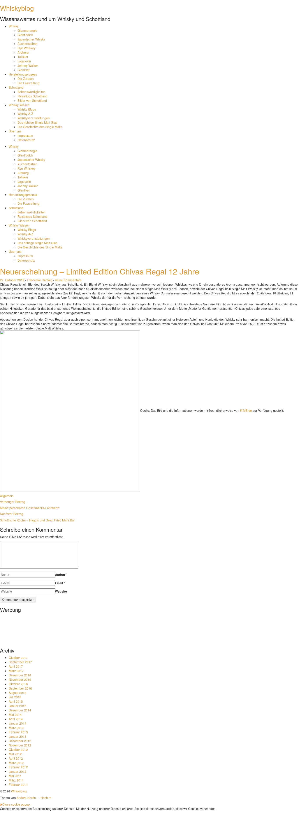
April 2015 (16, 701)
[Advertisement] (13, 628)
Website (61, 591)
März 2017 (16, 671)
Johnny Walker (28, 65)
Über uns (15, 131)
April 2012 (16, 758)
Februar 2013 (18, 732)
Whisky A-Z (25, 113)
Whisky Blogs (27, 109)
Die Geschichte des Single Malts (40, 127)
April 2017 (16, 666)
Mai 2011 (15, 776)
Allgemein (7, 496)
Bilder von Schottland (32, 100)
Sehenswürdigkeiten (32, 92)
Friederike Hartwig (39, 280)
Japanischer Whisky (31, 39)
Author (60, 574)
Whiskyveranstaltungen (34, 118)
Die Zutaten (26, 78)
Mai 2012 (15, 754)
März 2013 (16, 727)
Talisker (23, 57)
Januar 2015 (17, 706)
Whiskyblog (17, 8)
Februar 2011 (18, 784)
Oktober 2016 (18, 684)
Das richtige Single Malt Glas (37, 122)
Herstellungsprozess (23, 74)
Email (59, 583)
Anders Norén (26, 797)
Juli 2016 (15, 697)
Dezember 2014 (20, 710)
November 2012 (20, 745)
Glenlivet (24, 70)
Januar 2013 (17, 736)
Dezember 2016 (20, 675)
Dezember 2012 (20, 741)
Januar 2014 (17, 723)
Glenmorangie (27, 30)
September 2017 (20, 662)
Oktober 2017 (18, 657)
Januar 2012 (17, 771)
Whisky (14, 26)
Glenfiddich (25, 35)
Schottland (16, 87)
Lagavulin (24, 61)
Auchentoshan (27, 43)
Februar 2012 (18, 767)
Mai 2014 (15, 714)
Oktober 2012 (18, 749)
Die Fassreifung (28, 83)
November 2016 (20, 679)
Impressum (25, 135)
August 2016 (17, 692)
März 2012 (16, 762)
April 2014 (16, 719)
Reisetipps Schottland (32, 96)
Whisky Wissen (19, 105)
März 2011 (16, 780)
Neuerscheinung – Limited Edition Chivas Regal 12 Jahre (99, 271)
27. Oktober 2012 (12, 280)
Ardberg (23, 52)
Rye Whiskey (26, 48)
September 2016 (20, 688)
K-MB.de (246, 410)
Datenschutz (26, 140)
